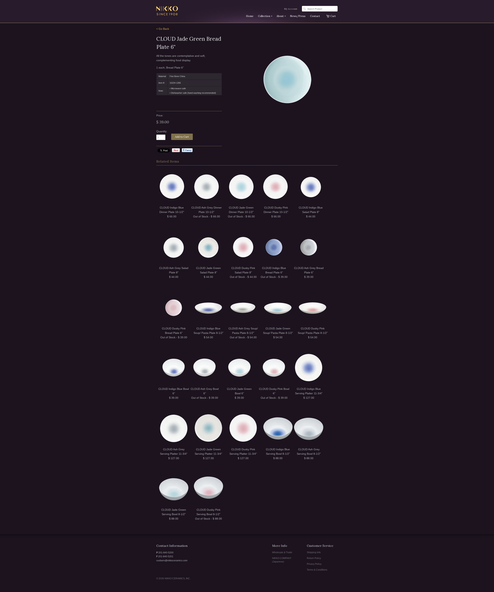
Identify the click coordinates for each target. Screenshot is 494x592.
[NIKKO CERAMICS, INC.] (185, 11)
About (281, 16)
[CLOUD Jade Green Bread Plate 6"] (287, 79)
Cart (333, 16)
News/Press (297, 16)
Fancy (187, 150)
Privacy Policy (314, 564)
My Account (290, 8)
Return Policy (314, 558)
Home (249, 16)
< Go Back (162, 28)
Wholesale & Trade (282, 552)
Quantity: (161, 131)
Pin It (176, 150)
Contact (315, 16)
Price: (159, 115)
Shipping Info (314, 552)
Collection (265, 16)
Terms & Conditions (317, 569)
